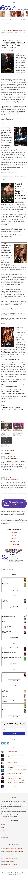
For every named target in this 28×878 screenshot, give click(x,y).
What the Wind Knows (6, 631)
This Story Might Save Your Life (8, 616)
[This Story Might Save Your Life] (25, 619)
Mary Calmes (5, 696)
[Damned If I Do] (25, 603)
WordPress (15, 874)
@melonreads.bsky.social (11, 851)
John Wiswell (5, 653)
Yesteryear (4, 704)
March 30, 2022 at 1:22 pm (12, 458)
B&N (14, 536)
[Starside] (25, 624)
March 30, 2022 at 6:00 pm (12, 479)
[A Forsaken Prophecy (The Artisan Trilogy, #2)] (25, 629)
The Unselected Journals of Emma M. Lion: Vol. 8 (12, 657)
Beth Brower (4, 658)
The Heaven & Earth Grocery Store (9, 700)
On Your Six (4, 690)
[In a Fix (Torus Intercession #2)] (25, 697)
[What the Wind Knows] (25, 633)
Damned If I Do (5, 600)
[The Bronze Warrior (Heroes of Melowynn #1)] (25, 712)
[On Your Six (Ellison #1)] (25, 692)
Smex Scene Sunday (12, 762)
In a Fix (3, 695)
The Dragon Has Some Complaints (9, 652)
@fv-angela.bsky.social (10, 848)
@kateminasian (7, 858)
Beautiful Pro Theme (16, 872)
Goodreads (19, 848)
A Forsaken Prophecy (6, 626)
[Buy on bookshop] (14, 507)
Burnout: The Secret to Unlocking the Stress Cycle (12, 647)
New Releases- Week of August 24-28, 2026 (17, 769)
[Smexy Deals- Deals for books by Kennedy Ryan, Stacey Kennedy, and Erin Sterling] (6, 426)
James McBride (5, 701)
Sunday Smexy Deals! (12, 751)
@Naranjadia (8, 864)
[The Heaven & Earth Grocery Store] (25, 702)
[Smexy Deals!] (6, 440)
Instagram (5, 861)
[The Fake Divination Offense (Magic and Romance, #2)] (25, 581)
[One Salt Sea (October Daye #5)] (25, 676)
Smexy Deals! (4, 444)
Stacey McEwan (5, 627)
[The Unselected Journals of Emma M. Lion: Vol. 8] (25, 660)
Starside (3, 621)
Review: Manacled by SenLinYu (14, 758)
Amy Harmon (5, 632)
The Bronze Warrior (6, 709)
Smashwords (14, 541)
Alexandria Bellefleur (6, 601)
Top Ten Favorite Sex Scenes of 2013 (16, 773)
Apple (14, 538)
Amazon (3, 123)
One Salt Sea (4, 673)
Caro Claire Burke (5, 706)
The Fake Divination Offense (8, 578)
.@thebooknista (7, 854)
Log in (20, 874)
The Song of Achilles (6, 583)
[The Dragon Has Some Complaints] (25, 655)
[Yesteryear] (25, 707)
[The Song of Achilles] (25, 586)
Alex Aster (4, 622)
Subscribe (14, 733)
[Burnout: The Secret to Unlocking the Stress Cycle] (25, 650)
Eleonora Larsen (5, 691)
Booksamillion (14, 544)
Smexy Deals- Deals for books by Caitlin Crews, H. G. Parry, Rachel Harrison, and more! (16, 782)
